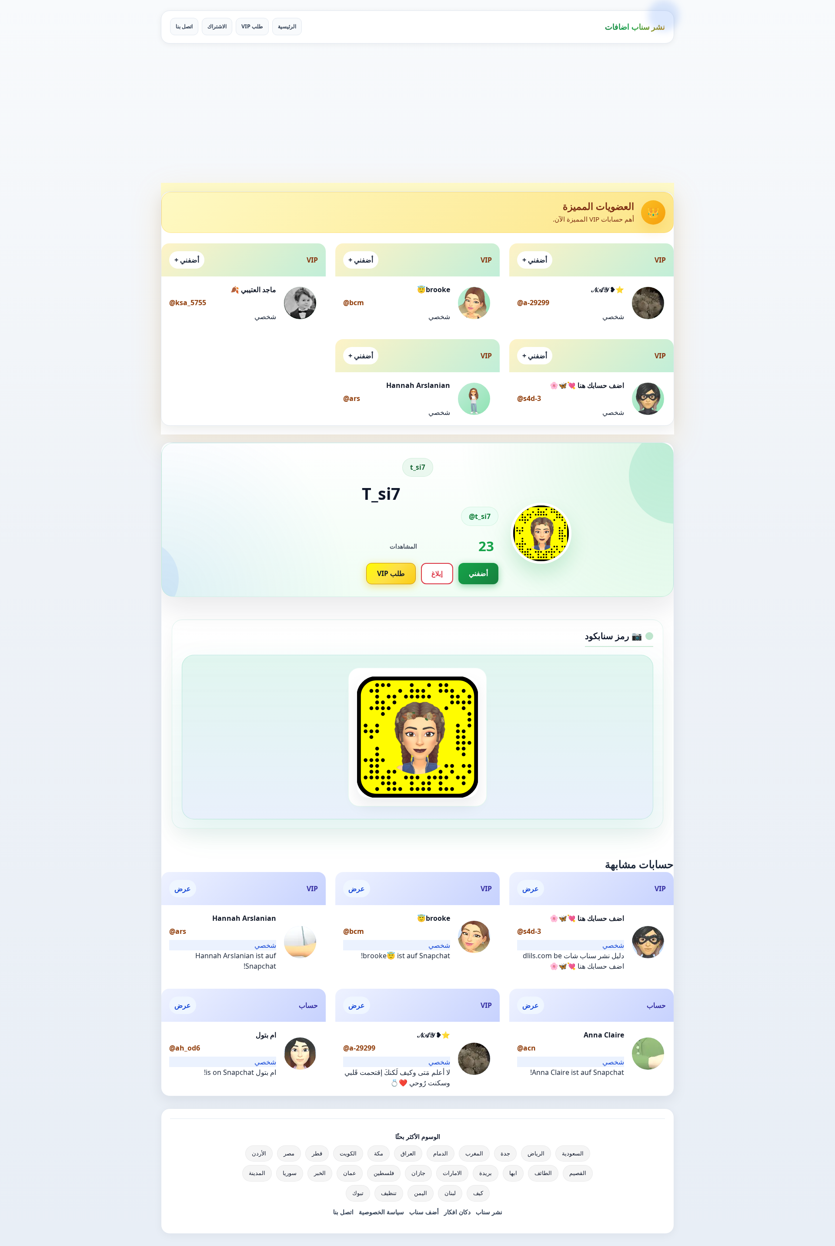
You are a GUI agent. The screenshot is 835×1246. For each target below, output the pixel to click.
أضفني (478, 573)
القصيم (577, 1173)
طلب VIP (252, 26)
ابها (513, 1173)
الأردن (259, 1153)
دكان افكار (457, 1212)
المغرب (474, 1153)
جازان (418, 1173)
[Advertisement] (417, 113)
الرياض (536, 1153)
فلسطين (384, 1173)
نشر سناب (489, 1212)
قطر (317, 1153)
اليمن (420, 1193)
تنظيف (389, 1193)
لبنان (450, 1193)
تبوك (358, 1193)
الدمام (440, 1153)
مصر (289, 1153)
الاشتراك (217, 26)
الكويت (348, 1153)
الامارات (452, 1173)
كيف (478, 1193)
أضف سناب (424, 1212)
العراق (408, 1153)
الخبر (320, 1173)
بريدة (485, 1173)
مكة (378, 1153)
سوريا (290, 1173)
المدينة (257, 1173)
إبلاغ (437, 573)
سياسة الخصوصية (381, 1212)
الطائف (543, 1173)
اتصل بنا (184, 26)
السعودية (573, 1153)
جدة (505, 1153)
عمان (349, 1173)
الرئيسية (287, 26)
